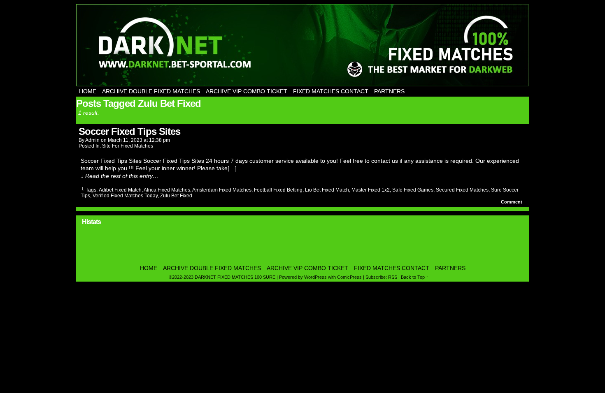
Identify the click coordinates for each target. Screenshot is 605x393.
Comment (512, 201)
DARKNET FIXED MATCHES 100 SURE (302, 45)
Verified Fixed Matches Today (125, 196)
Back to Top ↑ (414, 277)
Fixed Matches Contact (330, 91)
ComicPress (349, 277)
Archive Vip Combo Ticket (246, 91)
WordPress (315, 277)
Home (87, 91)
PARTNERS (389, 91)
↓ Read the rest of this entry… (119, 176)
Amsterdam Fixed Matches (221, 190)
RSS (392, 277)
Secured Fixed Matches (462, 190)
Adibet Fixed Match (120, 190)
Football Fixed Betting (278, 190)
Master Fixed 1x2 (370, 190)
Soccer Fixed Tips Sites (129, 131)
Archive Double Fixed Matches (151, 91)
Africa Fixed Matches (167, 190)
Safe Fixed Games (412, 190)
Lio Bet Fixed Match (327, 190)
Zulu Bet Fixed (176, 196)
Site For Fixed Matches (127, 146)
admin (92, 140)
